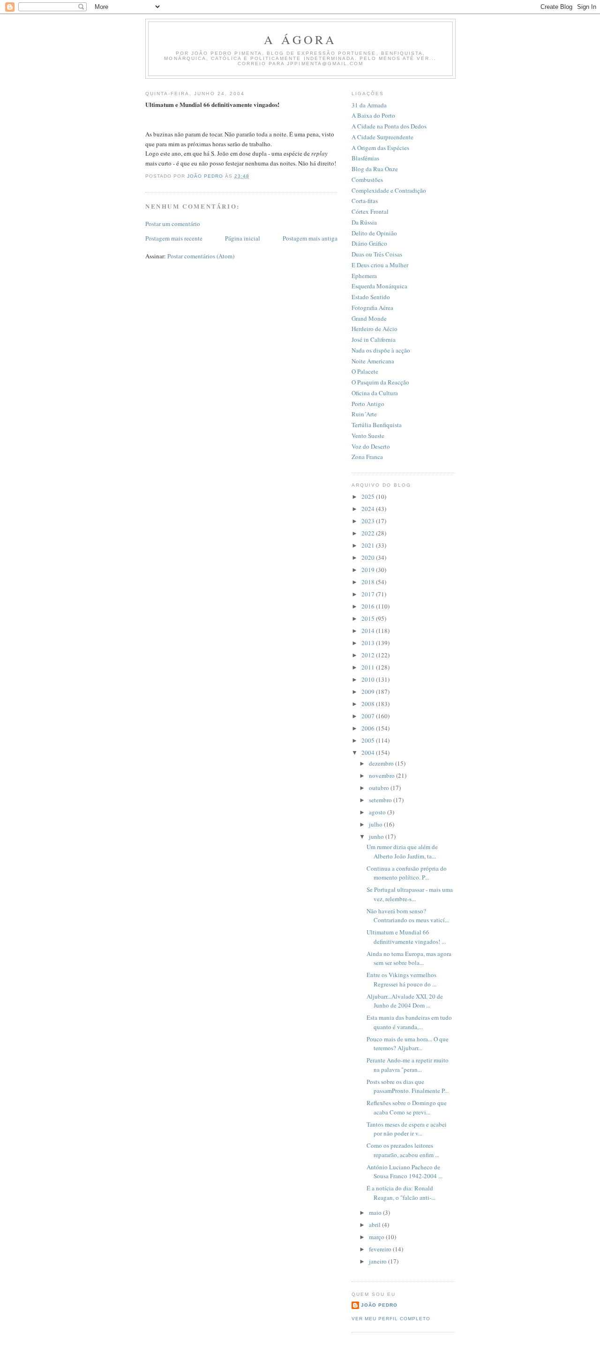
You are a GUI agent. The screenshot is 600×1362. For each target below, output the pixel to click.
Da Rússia (364, 222)
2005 (368, 740)
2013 (368, 643)
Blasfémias (365, 158)
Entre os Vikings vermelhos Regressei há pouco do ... (401, 979)
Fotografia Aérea (372, 307)
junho (377, 836)
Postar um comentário (172, 223)
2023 (368, 521)
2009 (368, 691)
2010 (368, 679)
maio (376, 1212)
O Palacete (365, 371)
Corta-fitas (365, 200)
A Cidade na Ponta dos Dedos (389, 126)
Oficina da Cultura (375, 393)
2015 (368, 618)
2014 (368, 630)
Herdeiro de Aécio (375, 328)
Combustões (367, 179)
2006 (368, 728)
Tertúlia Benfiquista (377, 425)
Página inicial (242, 238)
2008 (368, 704)
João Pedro (379, 1305)
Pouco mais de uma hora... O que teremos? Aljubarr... (408, 1044)
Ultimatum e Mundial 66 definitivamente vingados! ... (406, 937)
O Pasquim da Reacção (380, 382)
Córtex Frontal (370, 211)
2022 (368, 533)
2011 (368, 667)
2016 (368, 606)
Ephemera (364, 275)
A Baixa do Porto (373, 115)
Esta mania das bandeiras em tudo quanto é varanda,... (409, 1022)
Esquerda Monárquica (379, 286)
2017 (368, 594)
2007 (368, 716)
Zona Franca (367, 456)
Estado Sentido (371, 297)
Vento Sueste (368, 435)
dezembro (382, 763)
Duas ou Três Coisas (377, 254)
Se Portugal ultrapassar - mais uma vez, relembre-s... (410, 894)
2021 (368, 545)
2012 (368, 655)
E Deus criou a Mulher (380, 265)
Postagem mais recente (173, 238)
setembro (381, 800)
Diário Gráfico (369, 243)
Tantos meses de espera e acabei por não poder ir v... (407, 1129)
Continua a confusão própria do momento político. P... (407, 873)
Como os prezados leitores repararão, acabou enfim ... (403, 1150)
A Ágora (300, 39)
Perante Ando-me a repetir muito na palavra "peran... (408, 1065)
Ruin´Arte (364, 414)
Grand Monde (369, 318)
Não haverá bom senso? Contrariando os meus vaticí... (408, 916)
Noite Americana (373, 361)
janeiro (378, 1261)
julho (376, 824)
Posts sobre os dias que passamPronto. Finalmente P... (408, 1086)
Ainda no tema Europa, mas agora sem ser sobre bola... (409, 958)
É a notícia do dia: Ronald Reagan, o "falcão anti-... (401, 1193)
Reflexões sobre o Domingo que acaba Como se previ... (407, 1107)
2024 (368, 508)
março (377, 1237)
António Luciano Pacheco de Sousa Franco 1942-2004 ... (404, 1172)
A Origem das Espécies (380, 147)
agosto (378, 812)
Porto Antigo (368, 403)
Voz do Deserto (371, 446)
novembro (382, 775)
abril (375, 1224)
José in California (374, 339)
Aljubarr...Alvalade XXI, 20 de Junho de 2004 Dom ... (405, 1001)
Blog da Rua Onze (375, 169)
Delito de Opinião (374, 233)
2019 (368, 569)
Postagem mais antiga (310, 238)
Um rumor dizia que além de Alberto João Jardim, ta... (402, 851)
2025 (368, 496)
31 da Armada (369, 105)
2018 (368, 582)
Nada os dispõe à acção (381, 350)
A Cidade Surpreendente (382, 137)
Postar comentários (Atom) (200, 256)
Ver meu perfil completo (391, 1318)
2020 (368, 557)
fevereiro (381, 1249)
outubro (379, 787)
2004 (368, 752)
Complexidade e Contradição (389, 190)
